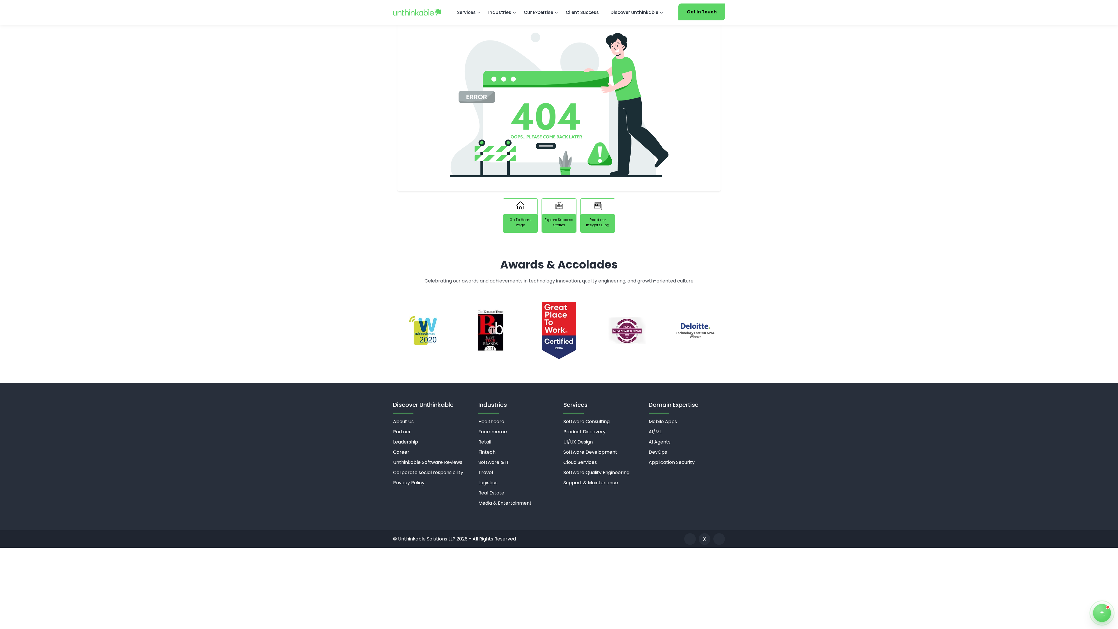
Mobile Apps (663, 421)
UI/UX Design (578, 442)
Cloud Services (580, 462)
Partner (402, 431)
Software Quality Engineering (596, 472)
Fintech (487, 452)
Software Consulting (586, 421)
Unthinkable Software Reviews (427, 462)
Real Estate (491, 493)
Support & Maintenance (590, 482)
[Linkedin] (690, 539)
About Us (403, 421)
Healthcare (491, 421)
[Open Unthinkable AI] (1102, 613)
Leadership (405, 442)
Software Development (590, 452)
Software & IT (493, 462)
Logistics (488, 482)
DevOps (658, 452)
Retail (484, 442)
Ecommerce (492, 431)
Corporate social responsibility (428, 472)
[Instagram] (719, 539)
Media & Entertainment (505, 503)
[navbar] (417, 12)
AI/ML (655, 431)
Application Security (672, 462)
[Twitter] (704, 539)
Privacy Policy (408, 482)
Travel (485, 472)
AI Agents (660, 442)
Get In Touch (702, 12)
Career (401, 452)
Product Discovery (584, 431)
